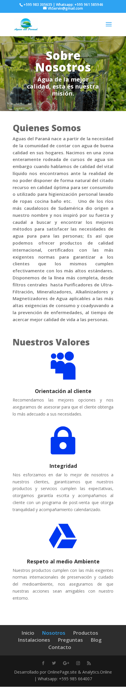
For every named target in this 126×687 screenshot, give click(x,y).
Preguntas (70, 639)
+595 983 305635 (37, 4)
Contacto (59, 647)
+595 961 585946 (88, 4)
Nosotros (53, 632)
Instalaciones (34, 639)
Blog (96, 639)
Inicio (27, 632)
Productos (85, 632)
